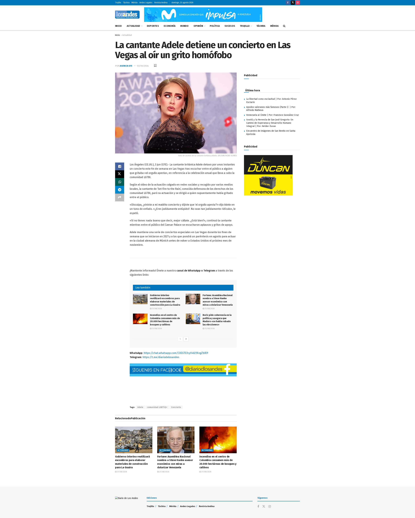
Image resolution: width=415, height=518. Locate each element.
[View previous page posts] (180, 339)
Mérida (134, 2)
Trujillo (118, 2)
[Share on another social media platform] (119, 197)
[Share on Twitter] (119, 174)
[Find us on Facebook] (288, 2)
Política (215, 26)
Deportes (153, 26)
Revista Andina (160, 2)
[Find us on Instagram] (298, 2)
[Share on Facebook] (119, 166)
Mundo (184, 26)
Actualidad (133, 26)
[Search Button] (284, 26)
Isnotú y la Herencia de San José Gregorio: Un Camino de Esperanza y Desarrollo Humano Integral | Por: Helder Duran (269, 122)
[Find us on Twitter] (293, 2)
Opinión (198, 26)
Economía (169, 26)
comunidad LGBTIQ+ (157, 407)
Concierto (176, 407)
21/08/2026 (156, 309)
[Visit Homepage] (127, 15)
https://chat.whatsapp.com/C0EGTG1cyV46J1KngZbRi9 (176, 353)
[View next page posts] (186, 339)
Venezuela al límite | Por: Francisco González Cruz (272, 115)
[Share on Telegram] (119, 190)
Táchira (126, 2)
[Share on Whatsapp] (119, 182)
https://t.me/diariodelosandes (160, 357)
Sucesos (230, 26)
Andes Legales (145, 2)
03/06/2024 (143, 66)
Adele (140, 407)
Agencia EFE (126, 66)
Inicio (118, 26)
